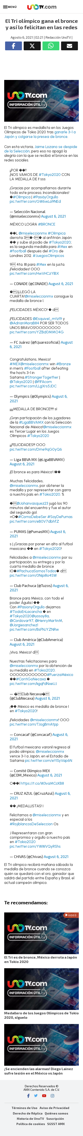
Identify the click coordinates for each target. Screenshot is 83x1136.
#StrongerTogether (41, 377)
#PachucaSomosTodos (36, 571)
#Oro (53, 251)
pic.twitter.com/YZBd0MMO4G (37, 332)
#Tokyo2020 (50, 174)
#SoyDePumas (60, 517)
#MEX (15, 364)
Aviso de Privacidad (54, 1108)
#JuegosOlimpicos (48, 255)
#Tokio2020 (49, 494)
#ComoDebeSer (32, 517)
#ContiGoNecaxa (31, 679)
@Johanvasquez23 (32, 503)
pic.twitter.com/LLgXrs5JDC (33, 386)
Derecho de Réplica (27, 1113)
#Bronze (63, 364)
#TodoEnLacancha (26, 611)
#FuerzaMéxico (60, 674)
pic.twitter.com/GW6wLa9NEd (35, 201)
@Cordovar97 (21, 620)
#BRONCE (46, 224)
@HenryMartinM (48, 620)
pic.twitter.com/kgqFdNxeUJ (33, 683)
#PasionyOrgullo (31, 607)
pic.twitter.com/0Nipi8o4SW (33, 575)
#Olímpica (22, 197)
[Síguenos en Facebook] (28, 1096)
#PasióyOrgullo (45, 197)
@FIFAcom (43, 381)
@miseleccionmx (33, 233)
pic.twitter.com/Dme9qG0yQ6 (36, 449)
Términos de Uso (24, 1108)
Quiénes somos (56, 1113)
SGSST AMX (56, 1124)
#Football (32, 368)
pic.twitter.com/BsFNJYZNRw (34, 629)
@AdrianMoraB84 (24, 323)
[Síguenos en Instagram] (52, 1096)
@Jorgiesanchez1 (24, 625)
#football (18, 251)
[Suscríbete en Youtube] (44, 1096)
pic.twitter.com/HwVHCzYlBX (34, 273)
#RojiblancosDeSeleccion (31, 824)
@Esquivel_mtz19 (47, 318)
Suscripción (55, 1118)
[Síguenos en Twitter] (36, 1096)
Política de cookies (30, 1124)
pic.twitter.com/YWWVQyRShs (35, 846)
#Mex (62, 246)
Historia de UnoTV (30, 1118)
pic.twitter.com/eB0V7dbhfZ (34, 521)
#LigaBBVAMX (31, 422)
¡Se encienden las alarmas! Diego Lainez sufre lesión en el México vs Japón (38, 1071)
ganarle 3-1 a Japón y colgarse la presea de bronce (40, 134)
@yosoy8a (40, 616)
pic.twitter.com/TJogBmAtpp (34, 724)
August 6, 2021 (53, 216)
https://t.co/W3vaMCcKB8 (42, 783)
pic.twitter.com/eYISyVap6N (48, 760)
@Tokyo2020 (21, 381)
